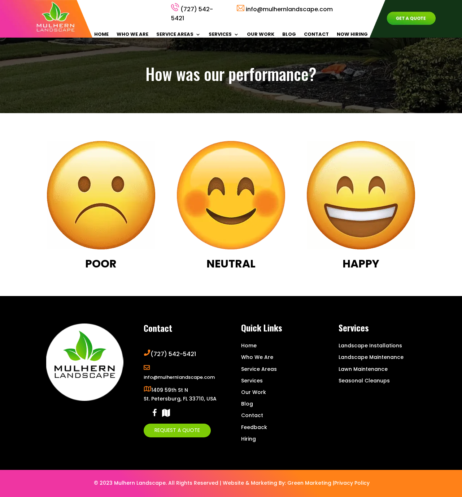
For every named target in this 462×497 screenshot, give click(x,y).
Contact (316, 35)
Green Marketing (309, 483)
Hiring (248, 438)
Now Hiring (352, 35)
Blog (289, 35)
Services (220, 35)
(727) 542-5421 (173, 354)
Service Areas (174, 35)
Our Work (260, 35)
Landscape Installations (370, 345)
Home (101, 35)
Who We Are (132, 35)
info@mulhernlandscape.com (289, 9)
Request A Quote (177, 430)
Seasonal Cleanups (364, 380)
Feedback (254, 427)
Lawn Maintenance (363, 369)
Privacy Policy (352, 483)
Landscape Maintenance (371, 357)
